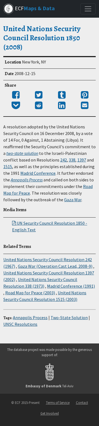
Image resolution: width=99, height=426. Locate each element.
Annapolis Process (27, 179)
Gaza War (72, 199)
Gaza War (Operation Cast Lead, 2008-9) (55, 266)
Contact (82, 402)
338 (72, 160)
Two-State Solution (69, 317)
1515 (7, 166)
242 (63, 160)
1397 (81, 160)
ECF (34, 8)
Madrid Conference (38, 173)
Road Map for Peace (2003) (30, 292)
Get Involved (49, 413)
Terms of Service (58, 402)
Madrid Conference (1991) (71, 286)
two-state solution (22, 153)
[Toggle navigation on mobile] (88, 8)
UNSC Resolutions (20, 324)
